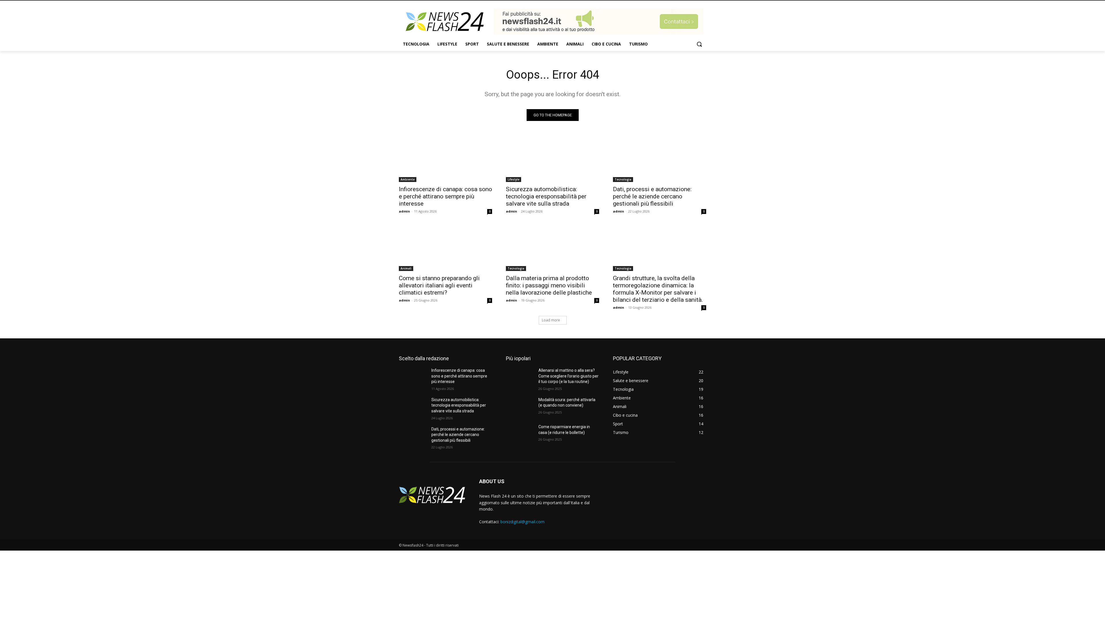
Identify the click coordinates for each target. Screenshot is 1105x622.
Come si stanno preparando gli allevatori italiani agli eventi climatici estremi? (439, 285)
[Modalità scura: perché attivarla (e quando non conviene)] (520, 407)
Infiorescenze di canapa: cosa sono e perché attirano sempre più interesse (445, 196)
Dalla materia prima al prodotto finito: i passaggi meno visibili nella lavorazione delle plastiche (549, 285)
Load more (551, 320)
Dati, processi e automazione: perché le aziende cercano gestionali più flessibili (652, 196)
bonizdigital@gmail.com (522, 521)
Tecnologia (623, 179)
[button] (699, 44)
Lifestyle (513, 179)
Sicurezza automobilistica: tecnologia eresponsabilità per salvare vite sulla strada (546, 196)
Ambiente (408, 179)
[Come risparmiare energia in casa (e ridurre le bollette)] (520, 434)
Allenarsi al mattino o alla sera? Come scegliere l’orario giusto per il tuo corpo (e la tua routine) (568, 376)
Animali (406, 268)
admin (404, 211)
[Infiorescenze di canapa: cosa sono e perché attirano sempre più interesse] (445, 158)
